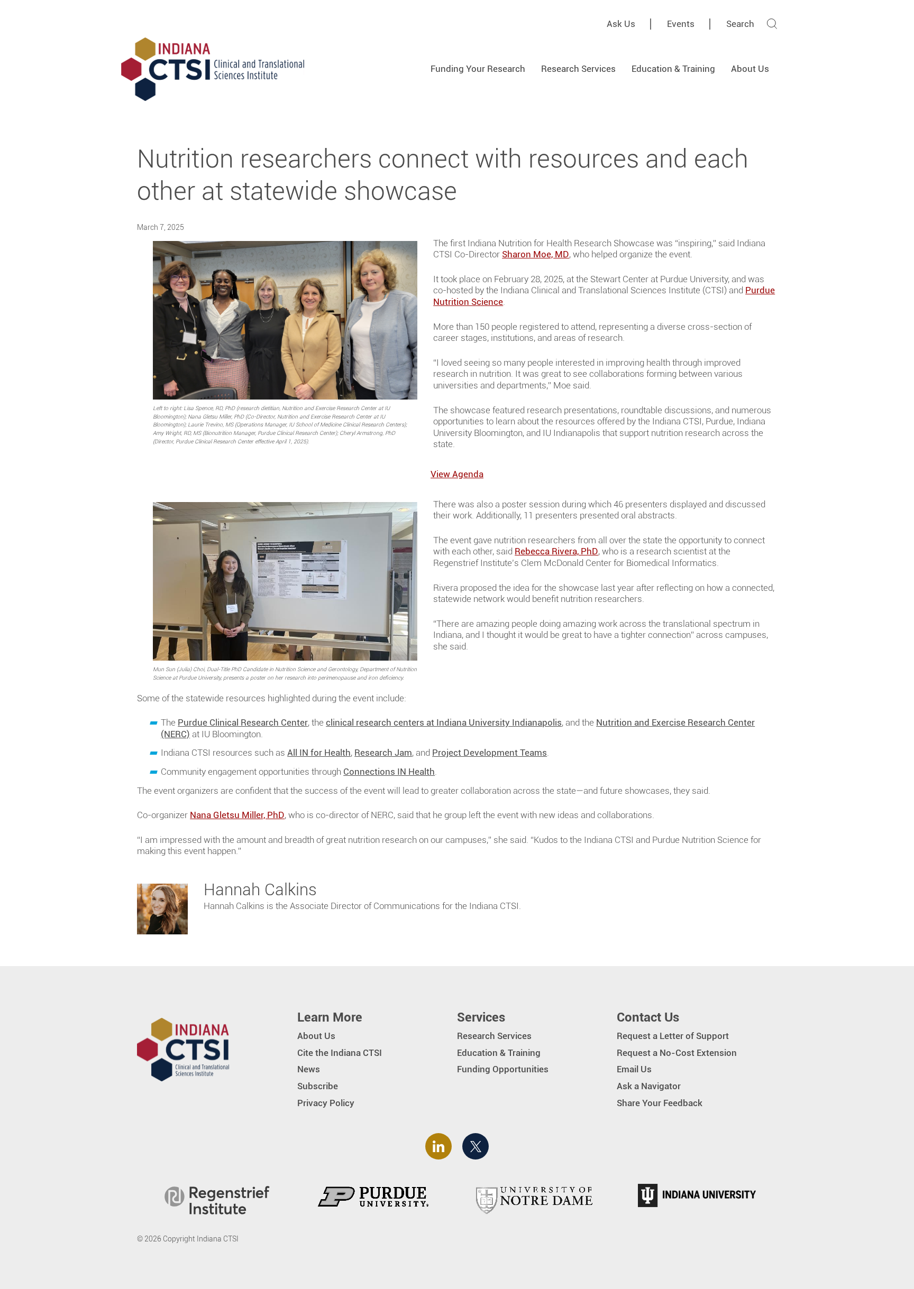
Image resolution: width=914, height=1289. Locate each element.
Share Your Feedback (659, 1103)
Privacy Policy (325, 1103)
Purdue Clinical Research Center (243, 722)
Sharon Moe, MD (535, 254)
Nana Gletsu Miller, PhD (237, 815)
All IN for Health (319, 752)
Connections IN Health (389, 771)
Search (740, 23)
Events (680, 23)
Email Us (634, 1069)
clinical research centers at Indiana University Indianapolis (444, 722)
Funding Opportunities (503, 1069)
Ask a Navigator (649, 1086)
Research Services (578, 68)
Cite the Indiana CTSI (339, 1052)
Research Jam (383, 752)
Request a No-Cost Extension (677, 1052)
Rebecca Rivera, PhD (556, 551)
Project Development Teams (489, 752)
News (308, 1069)
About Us (750, 68)
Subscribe (317, 1086)
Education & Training (673, 68)
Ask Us (621, 23)
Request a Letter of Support (673, 1036)
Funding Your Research (478, 68)
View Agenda (457, 474)
